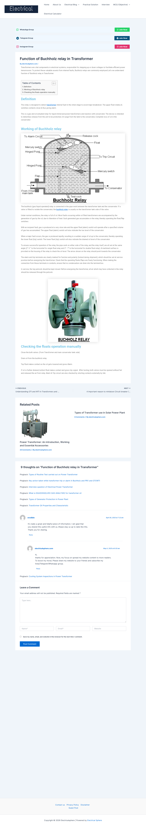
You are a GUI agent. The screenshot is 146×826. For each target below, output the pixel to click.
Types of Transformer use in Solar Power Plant (99, 412)
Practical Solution (90, 4)
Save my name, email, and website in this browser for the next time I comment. (52, 637)
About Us (57, 4)
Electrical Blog (71, 4)
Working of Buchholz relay (34, 89)
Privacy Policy (73, 805)
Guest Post (73, 808)
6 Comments (79, 417)
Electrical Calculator (52, 14)
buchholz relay (62, 209)
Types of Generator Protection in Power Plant (48, 499)
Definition (27, 87)
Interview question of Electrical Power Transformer (51, 487)
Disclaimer (85, 805)
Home (46, 4)
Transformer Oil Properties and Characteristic (48, 505)
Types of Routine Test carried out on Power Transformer (53, 474)
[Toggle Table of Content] (52, 83)
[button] (78, 4)
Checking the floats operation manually (39, 92)
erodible (31, 518)
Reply (31, 535)
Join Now (123, 30)
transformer (51, 105)
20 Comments (25, 450)
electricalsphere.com (44, 548)
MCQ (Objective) (120, 4)
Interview (106, 4)
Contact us (60, 805)
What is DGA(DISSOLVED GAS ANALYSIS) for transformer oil (55, 493)
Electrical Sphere (94, 820)
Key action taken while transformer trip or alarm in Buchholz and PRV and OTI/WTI (64, 480)
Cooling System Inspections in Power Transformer (50, 576)
